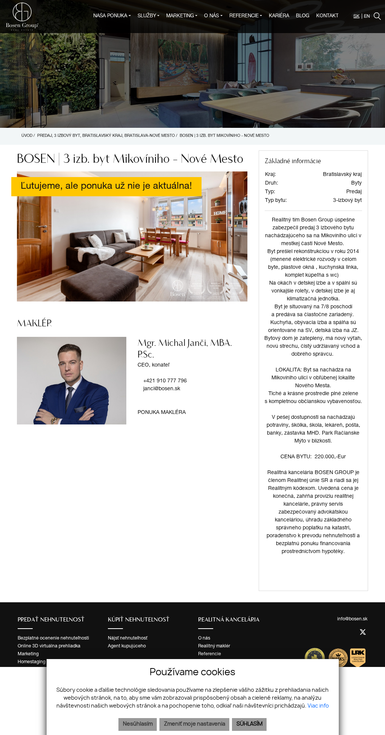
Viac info (318, 706)
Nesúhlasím (138, 724)
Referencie (209, 654)
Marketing (28, 654)
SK (356, 16)
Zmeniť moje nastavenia (194, 724)
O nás (204, 638)
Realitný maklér (214, 646)
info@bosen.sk (352, 619)
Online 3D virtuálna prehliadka (49, 646)
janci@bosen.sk (161, 389)
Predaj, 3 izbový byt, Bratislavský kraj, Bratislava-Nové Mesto (106, 136)
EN (367, 16)
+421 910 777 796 (165, 381)
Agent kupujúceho (127, 646)
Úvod (26, 136)
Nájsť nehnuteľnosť (127, 638)
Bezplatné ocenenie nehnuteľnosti (53, 638)
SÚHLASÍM (249, 724)
